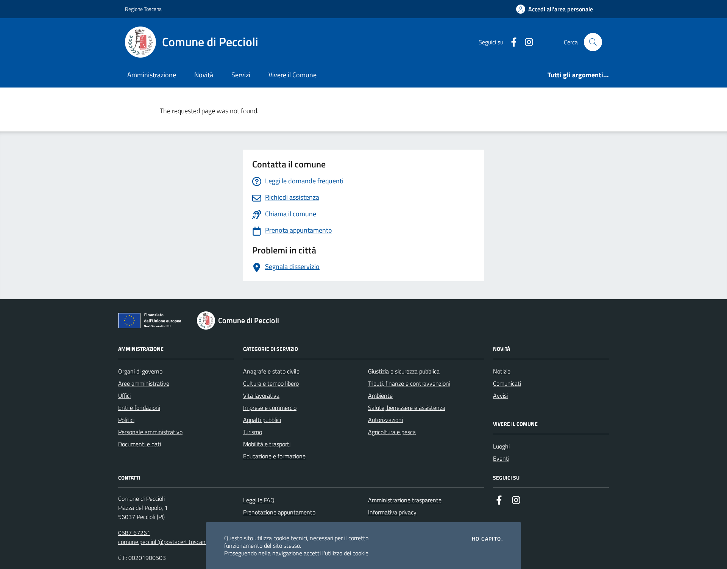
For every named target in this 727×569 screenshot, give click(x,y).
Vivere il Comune (292, 75)
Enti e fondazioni (139, 407)
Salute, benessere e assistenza (406, 407)
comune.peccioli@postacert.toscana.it (165, 541)
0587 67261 (134, 532)
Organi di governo (140, 371)
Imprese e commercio (269, 407)
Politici (126, 419)
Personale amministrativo (150, 431)
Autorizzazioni (385, 419)
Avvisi (500, 395)
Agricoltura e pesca (392, 431)
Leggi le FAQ (259, 500)
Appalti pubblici (262, 419)
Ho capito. (487, 538)
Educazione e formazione (274, 456)
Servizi (240, 75)
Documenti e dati (139, 444)
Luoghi (501, 446)
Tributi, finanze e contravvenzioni (409, 383)
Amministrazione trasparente (405, 500)
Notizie (501, 371)
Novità (203, 75)
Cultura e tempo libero (271, 383)
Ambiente (380, 395)
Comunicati (507, 383)
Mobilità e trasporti (266, 444)
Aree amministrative (143, 383)
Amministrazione (151, 75)
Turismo (252, 431)
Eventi (501, 458)
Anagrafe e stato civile (271, 371)
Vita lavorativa (261, 395)
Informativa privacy (392, 512)
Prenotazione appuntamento (279, 512)
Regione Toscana (143, 9)
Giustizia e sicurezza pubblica (404, 371)
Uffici (124, 395)
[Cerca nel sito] (593, 42)
